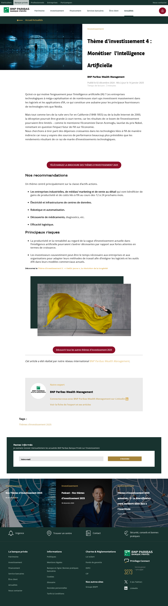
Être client (114, 10)
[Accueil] (15, 13)
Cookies (50, 576)
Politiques (51, 556)
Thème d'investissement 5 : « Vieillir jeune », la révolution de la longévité (73, 268)
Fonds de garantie (94, 562)
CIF (87, 573)
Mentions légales (54, 562)
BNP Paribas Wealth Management (109, 361)
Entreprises (52, 2)
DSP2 (88, 568)
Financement (75, 10)
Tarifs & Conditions (55, 593)
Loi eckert (90, 556)
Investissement (57, 10)
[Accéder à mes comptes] (162, 6)
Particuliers (6, 2)
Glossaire (51, 582)
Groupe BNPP (92, 587)
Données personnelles (57, 588)
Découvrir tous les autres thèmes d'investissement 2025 (84, 349)
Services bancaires (95, 10)
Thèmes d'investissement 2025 (35, 424)
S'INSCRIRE (124, 459)
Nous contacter (160, 2)
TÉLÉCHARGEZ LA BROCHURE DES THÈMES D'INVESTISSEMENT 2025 (84, 165)
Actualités (128, 10)
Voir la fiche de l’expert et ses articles (70, 404)
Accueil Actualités (34, 20)
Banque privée (21, 2)
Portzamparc (66, 2)
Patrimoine (39, 10)
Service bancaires (16, 573)
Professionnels (37, 2)
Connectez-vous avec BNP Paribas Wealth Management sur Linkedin (87, 398)
